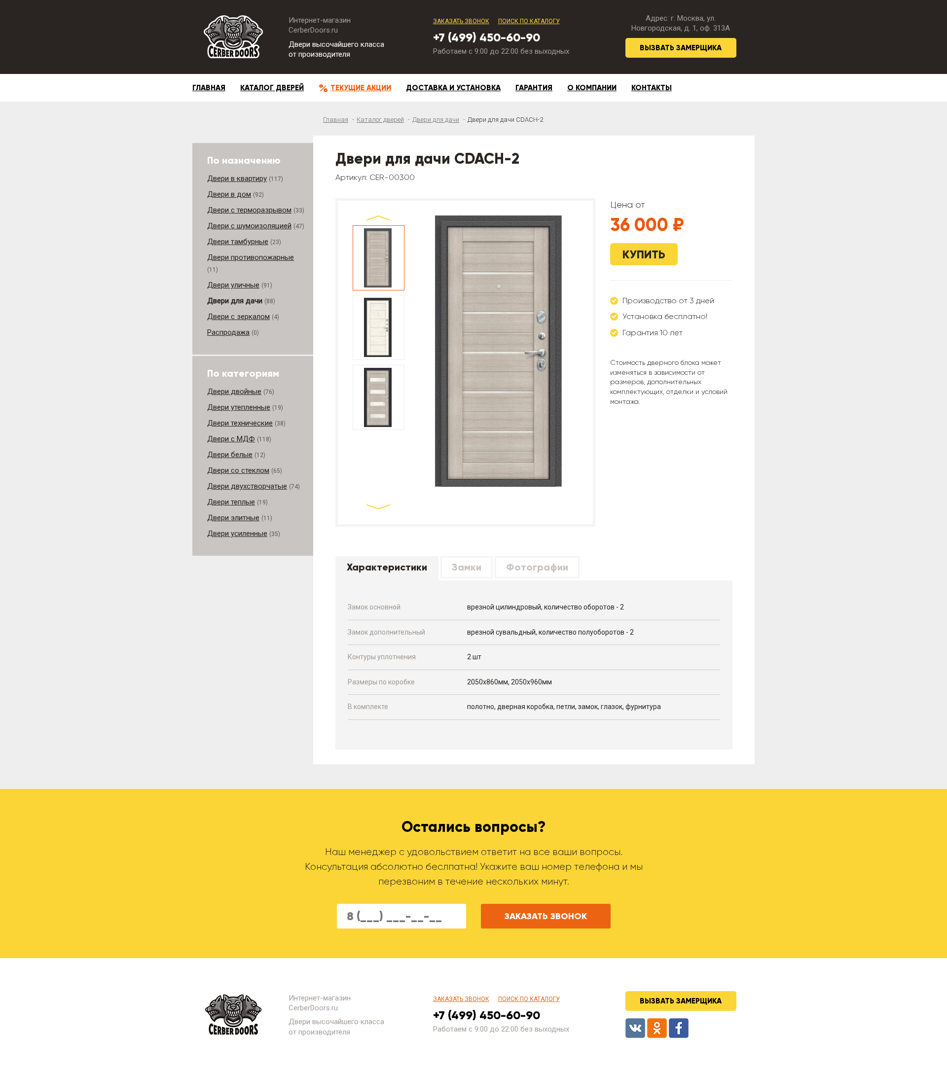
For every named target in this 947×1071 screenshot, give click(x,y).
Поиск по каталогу (529, 21)
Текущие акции (360, 87)
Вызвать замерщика (681, 47)
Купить (643, 254)
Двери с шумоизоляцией (249, 225)
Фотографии (537, 567)
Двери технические (240, 423)
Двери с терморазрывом (249, 210)
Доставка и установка (453, 87)
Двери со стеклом (238, 470)
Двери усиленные (237, 533)
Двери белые (230, 454)
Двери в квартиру (237, 178)
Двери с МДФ (231, 438)
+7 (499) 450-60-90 (486, 37)
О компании (592, 87)
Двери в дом (229, 194)
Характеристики (387, 567)
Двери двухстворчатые (247, 486)
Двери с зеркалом (238, 316)
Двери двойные (234, 391)
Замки (466, 567)
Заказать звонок (461, 21)
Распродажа (228, 332)
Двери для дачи (435, 119)
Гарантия (533, 87)
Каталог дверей (272, 87)
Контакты (651, 87)
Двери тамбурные (237, 241)
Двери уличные (233, 285)
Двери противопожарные (250, 257)
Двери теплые (231, 502)
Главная (208, 87)
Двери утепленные (238, 407)
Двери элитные (233, 517)
